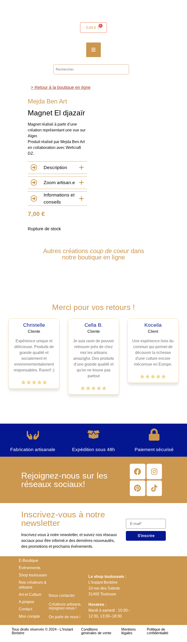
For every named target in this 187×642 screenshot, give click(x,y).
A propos (26, 602)
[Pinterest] (137, 488)
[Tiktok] (154, 488)
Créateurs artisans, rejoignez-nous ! (65, 606)
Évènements (29, 568)
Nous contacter (62, 595)
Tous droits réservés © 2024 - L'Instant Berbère (42, 631)
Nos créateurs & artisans (33, 584)
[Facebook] (137, 471)
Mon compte (29, 616)
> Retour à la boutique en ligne (61, 87)
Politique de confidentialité (157, 631)
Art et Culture (30, 594)
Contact (25, 609)
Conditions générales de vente (96, 631)
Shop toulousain (33, 575)
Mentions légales (128, 631)
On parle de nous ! (64, 617)
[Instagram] (154, 471)
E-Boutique (28, 560)
